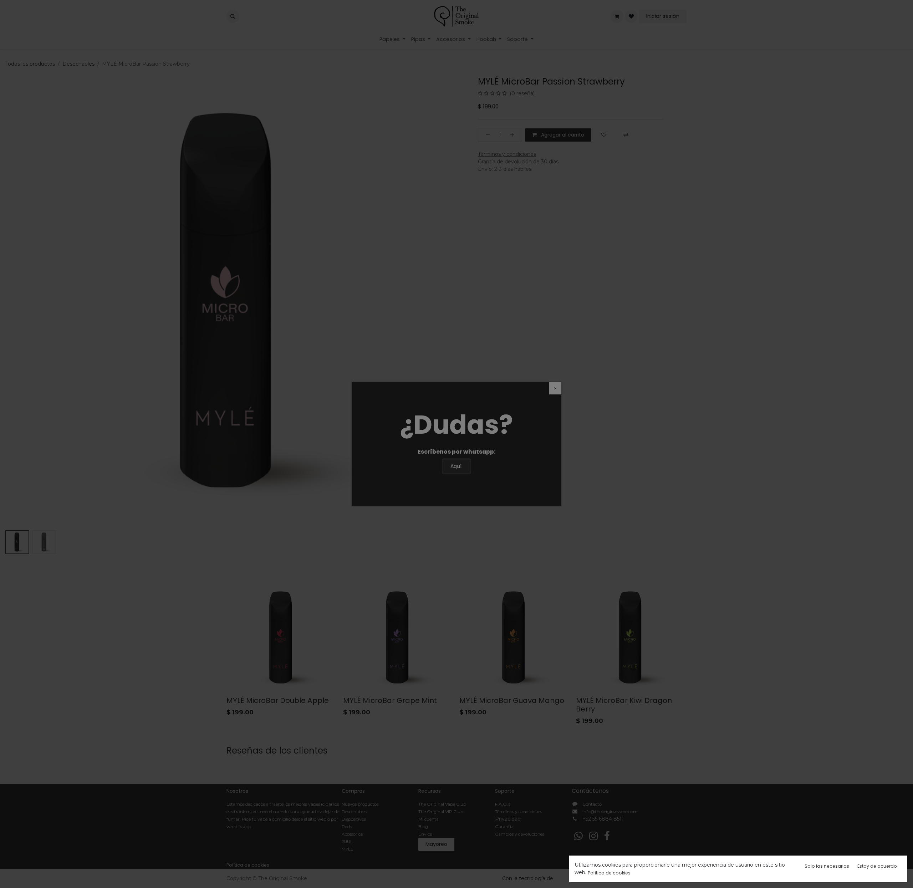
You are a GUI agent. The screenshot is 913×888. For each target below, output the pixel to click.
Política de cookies (609, 873)
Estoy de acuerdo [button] (877, 866)
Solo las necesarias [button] (827, 866)
